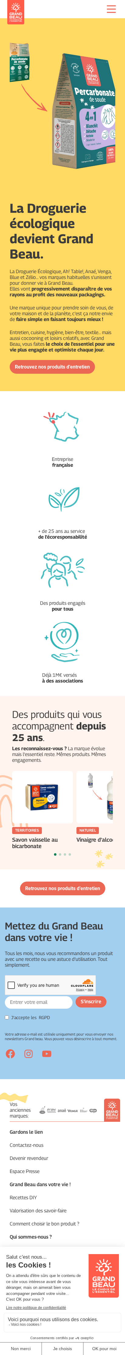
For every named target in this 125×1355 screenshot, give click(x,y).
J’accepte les (30, 1017)
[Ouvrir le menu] (111, 9)
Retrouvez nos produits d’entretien (52, 367)
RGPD (44, 1017)
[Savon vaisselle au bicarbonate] (42, 797)
